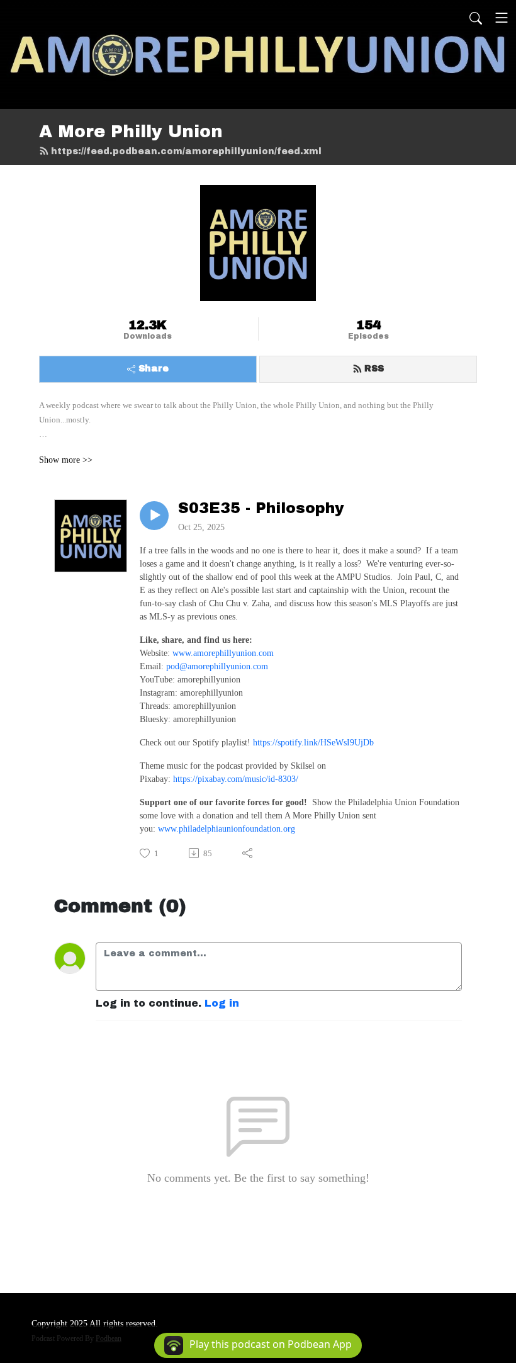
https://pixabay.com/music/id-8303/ (235, 779)
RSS (374, 368)
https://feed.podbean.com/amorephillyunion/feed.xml (186, 151)
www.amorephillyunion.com (223, 653)
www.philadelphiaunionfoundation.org (226, 829)
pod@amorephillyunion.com (217, 666)
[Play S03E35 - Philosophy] (154, 515)
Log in (222, 1003)
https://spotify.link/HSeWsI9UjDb (313, 742)
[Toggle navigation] (501, 18)
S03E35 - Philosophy (261, 508)
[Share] (248, 853)
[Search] (475, 17)
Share (153, 368)
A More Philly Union (131, 131)
